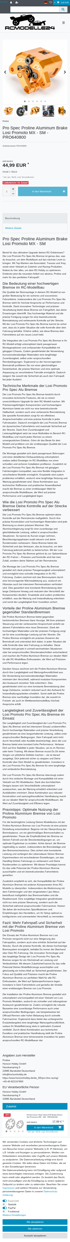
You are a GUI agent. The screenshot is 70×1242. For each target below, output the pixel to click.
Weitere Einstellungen (14, 1215)
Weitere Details (13, 228)
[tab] (35, 218)
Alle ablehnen (35, 1228)
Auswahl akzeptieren (35, 1235)
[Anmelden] (11, 2)
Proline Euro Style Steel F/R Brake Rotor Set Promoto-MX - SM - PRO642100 (44, 1116)
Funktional (13, 1211)
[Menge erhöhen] (13, 189)
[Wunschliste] (50, 2)
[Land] (45, 2)
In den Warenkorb (41, 191)
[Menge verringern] (13, 193)
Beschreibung (12, 218)
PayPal (11, 1208)
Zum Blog (4, 2)
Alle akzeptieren (35, 1222)
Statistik (12, 1204)
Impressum (9, 1188)
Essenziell (13, 1200)
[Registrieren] (17, 2)
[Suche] (63, 9)
